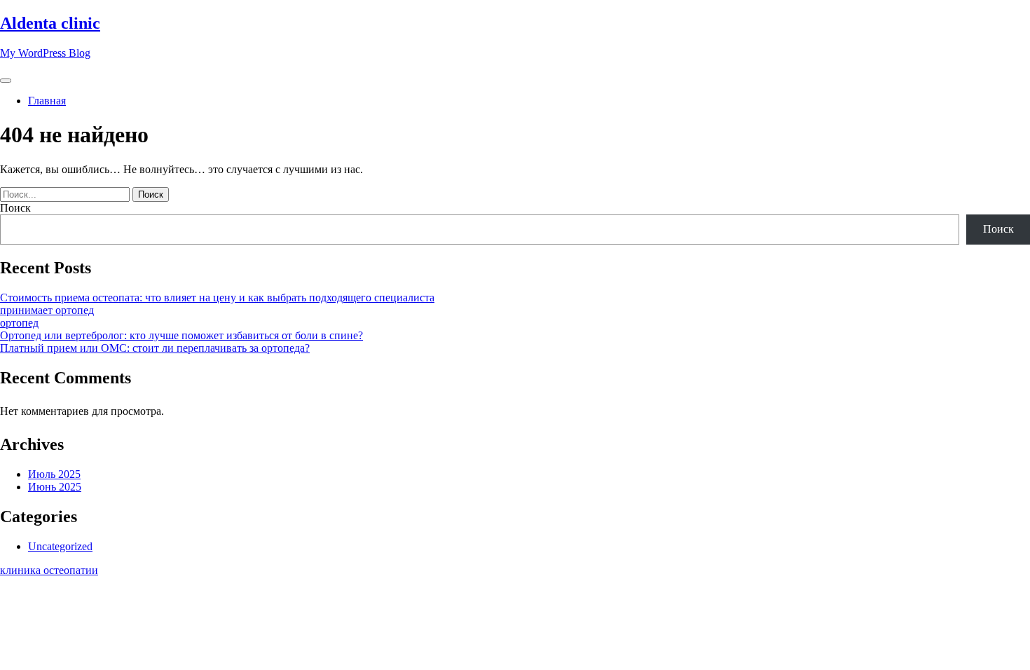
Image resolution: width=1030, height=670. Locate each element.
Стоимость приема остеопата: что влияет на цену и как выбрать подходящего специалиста (217, 297)
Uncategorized (60, 546)
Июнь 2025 (54, 487)
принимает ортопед (47, 310)
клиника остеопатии (49, 570)
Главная (47, 101)
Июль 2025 (54, 474)
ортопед (19, 323)
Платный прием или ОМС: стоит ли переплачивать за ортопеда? (155, 348)
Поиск (15, 208)
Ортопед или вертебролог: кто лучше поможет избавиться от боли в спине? (181, 335)
